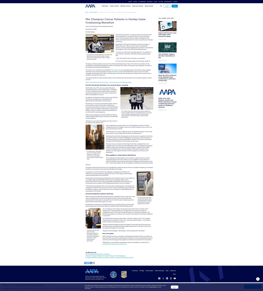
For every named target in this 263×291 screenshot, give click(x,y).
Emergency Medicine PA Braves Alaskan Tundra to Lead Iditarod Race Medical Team (110, 257)
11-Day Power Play (115, 70)
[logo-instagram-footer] (171, 278)
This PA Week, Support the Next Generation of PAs (166, 56)
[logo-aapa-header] (90, 6)
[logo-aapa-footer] (92, 271)
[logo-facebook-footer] (159, 278)
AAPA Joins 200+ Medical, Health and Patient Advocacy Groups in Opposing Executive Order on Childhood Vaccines (167, 103)
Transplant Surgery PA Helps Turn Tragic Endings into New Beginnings (106, 256)
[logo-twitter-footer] (163, 278)
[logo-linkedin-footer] (167, 278)
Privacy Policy (152, 287)
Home (86, 12)
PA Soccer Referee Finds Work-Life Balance (98, 254)
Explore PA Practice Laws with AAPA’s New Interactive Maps (167, 34)
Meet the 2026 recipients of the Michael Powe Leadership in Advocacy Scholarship (167, 78)
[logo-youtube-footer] (175, 278)
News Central (93, 12)
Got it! (174, 287)
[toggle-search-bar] (161, 6)
